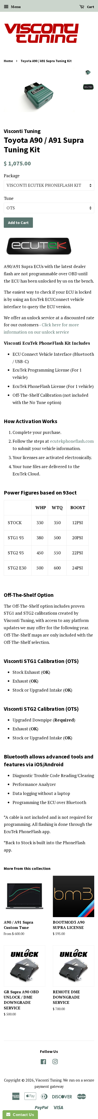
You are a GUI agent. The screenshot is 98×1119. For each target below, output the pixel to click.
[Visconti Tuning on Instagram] (55, 1062)
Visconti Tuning (48, 1080)
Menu (15, 6)
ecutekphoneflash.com (72, 441)
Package (12, 175)
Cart (90, 7)
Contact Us (22, 1114)
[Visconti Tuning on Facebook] (43, 1062)
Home (8, 61)
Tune (9, 198)
